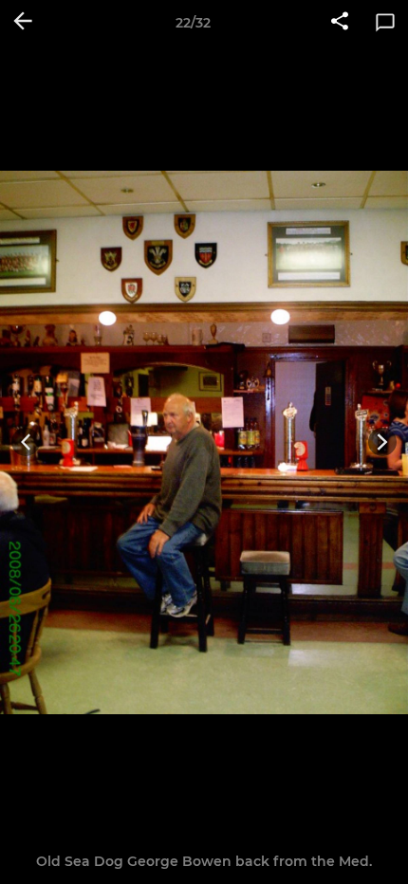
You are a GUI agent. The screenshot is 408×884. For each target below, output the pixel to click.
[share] (339, 22)
